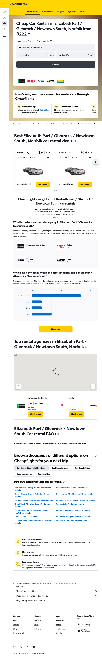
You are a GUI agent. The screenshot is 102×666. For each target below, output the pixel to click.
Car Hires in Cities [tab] (82, 468)
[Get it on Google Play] (84, 624)
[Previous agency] (18, 386)
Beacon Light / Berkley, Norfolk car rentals (74, 494)
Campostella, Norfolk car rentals (70, 504)
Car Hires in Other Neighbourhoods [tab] (31, 468)
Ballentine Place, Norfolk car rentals (71, 487)
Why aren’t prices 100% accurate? (31, 600)
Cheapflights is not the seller (28, 591)
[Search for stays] (4, 17)
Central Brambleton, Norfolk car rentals (73, 510)
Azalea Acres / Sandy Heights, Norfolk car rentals (33, 488)
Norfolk (47, 124)
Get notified (44, 110)
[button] (4, 4)
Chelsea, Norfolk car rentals (26, 517)
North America (24, 124)
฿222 (21, 33)
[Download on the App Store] (84, 630)
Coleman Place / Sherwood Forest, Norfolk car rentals (34, 521)
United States (37, 124)
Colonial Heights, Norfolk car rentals (71, 520)
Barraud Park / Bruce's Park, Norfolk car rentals (32, 495)
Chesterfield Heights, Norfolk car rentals (73, 517)
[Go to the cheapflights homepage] (19, 4)
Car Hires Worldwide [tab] (61, 468)
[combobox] (24, 41)
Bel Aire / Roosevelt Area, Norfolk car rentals (34, 500)
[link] (56, 329)
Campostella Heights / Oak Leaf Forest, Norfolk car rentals (31, 511)
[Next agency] (93, 386)
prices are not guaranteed (67, 583)
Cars (14, 124)
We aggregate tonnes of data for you (32, 596)
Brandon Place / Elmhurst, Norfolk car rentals (75, 500)
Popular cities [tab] (44, 474)
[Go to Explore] (4, 29)
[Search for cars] (4, 23)
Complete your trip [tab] (24, 474)
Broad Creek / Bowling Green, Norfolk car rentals (33, 505)
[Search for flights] (4, 12)
